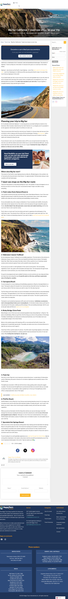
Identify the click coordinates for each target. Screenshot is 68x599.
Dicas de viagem (55, 33)
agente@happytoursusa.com (33, 524)
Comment (25, 477)
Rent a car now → (10, 164)
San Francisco (41, 133)
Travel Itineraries (49, 522)
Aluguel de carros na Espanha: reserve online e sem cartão (58, 93)
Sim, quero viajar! (25, 56)
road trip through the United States (36, 436)
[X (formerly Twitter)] (25, 450)
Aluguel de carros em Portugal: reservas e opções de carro (58, 81)
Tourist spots (48, 518)
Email (53, 53)
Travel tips (7, 42)
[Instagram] (33, 450)
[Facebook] (17, 450)
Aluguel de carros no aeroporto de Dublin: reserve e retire (58, 87)
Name (9, 488)
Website (41, 488)
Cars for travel (48, 511)
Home (2, 42)
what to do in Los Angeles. (22, 306)
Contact (58, 531)
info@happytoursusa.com (32, 517)
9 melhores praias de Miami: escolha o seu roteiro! (23, 395)
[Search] (65, 42)
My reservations (60, 528)
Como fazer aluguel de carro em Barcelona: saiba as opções (58, 75)
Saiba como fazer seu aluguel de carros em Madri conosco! (58, 69)
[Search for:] (59, 42)
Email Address (25, 488)
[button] (15, 3)
